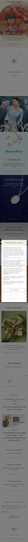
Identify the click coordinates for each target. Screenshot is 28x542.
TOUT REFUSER (14, 294)
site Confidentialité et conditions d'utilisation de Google (13, 258)
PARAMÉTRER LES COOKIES (14, 298)
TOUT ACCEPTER (14, 290)
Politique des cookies (7, 272)
